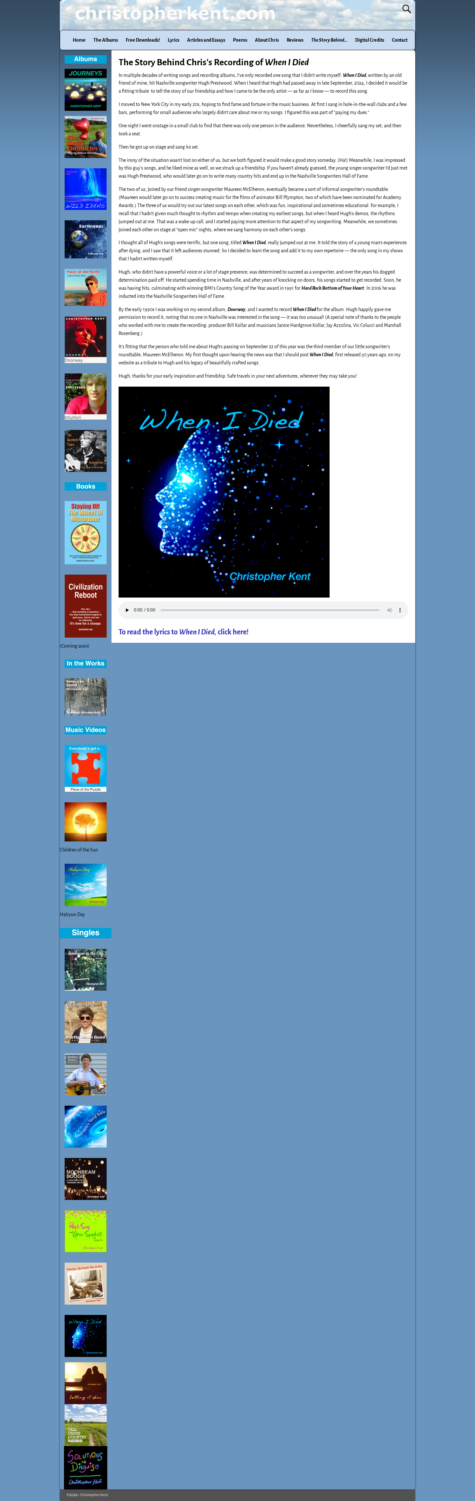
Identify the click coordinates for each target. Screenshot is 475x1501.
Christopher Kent (94, 1495)
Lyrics (173, 40)
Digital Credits (369, 40)
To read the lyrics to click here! (183, 632)
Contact (399, 40)
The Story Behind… (329, 40)
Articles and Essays (206, 40)
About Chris (267, 40)
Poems (240, 40)
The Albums (105, 40)
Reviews (295, 40)
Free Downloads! (143, 40)
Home (79, 40)
